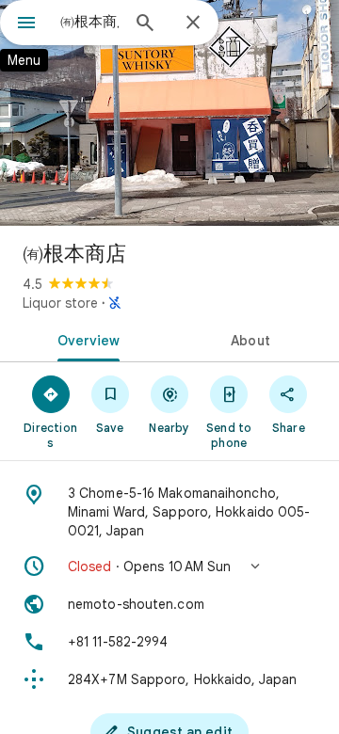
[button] (169, 566)
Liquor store (60, 303)
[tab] (85, 338)
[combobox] (89, 21)
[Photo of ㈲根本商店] (169, 113)
